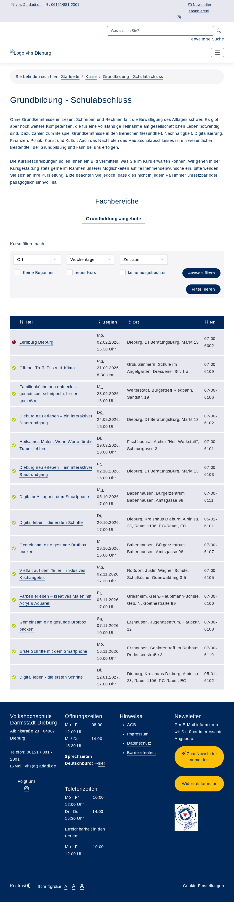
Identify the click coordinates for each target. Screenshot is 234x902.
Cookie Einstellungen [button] (203, 885)
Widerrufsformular (199, 783)
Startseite (70, 76)
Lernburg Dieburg (36, 342)
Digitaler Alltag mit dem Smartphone (54, 496)
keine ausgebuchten (147, 272)
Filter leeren (203, 289)
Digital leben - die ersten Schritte (51, 522)
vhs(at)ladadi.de (40, 766)
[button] (199, 757)
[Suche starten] (219, 31)
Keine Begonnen (39, 272)
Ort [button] (20, 259)
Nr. (212, 322)
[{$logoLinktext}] (30, 52)
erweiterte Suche (207, 39)
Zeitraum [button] (132, 259)
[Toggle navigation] (217, 52)
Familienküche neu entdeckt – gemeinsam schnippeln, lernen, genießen (49, 394)
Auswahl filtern (201, 273)
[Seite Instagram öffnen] (178, 17)
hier (101, 763)
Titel (28, 322)
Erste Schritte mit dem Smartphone (53, 651)
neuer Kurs (85, 272)
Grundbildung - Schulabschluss (133, 76)
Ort (135, 322)
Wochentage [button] (82, 259)
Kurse (91, 76)
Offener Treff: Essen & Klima (47, 368)
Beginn (109, 322)
